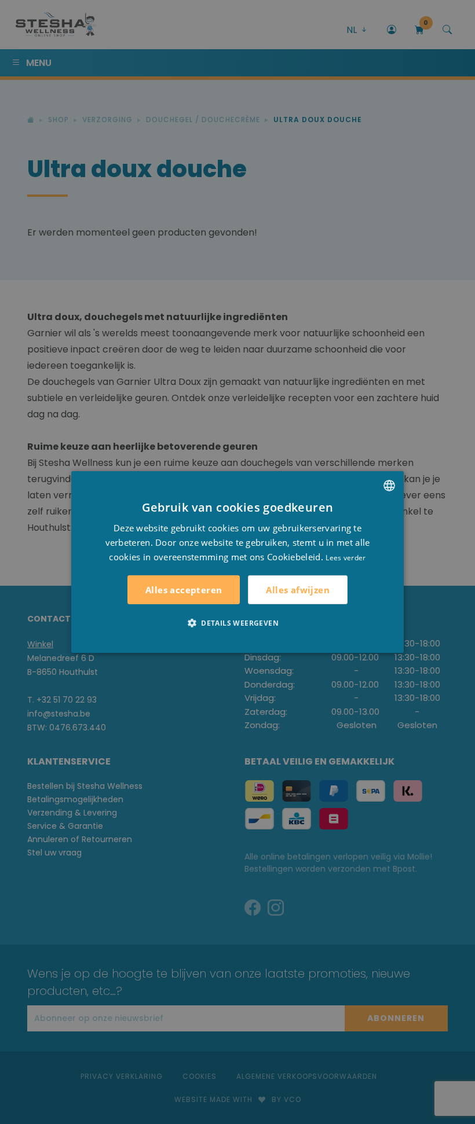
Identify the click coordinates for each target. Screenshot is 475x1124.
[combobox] (389, 485)
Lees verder (346, 557)
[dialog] (237, 562)
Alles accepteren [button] (183, 590)
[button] (237, 623)
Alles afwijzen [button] (298, 590)
